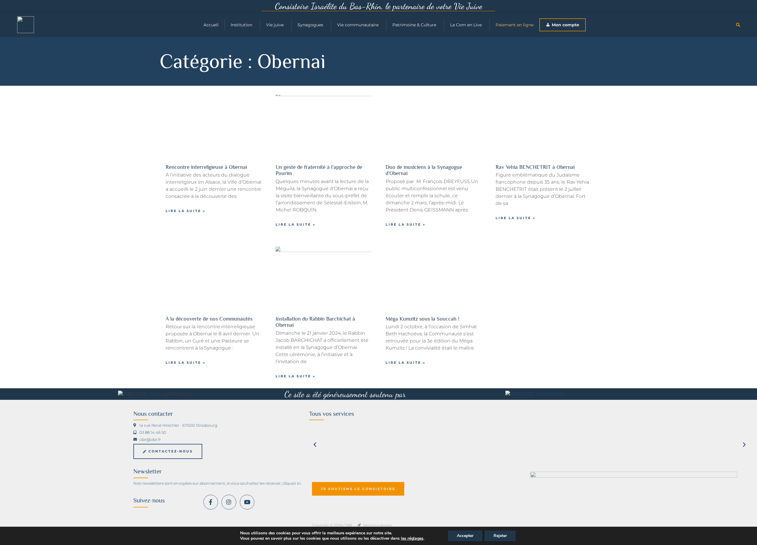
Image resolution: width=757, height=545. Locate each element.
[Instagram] (228, 502)
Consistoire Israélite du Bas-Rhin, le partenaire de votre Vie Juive (378, 6)
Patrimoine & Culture (414, 25)
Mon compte (565, 25)
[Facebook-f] (210, 502)
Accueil (211, 25)
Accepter (465, 535)
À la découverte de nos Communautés (209, 319)
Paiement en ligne (514, 25)
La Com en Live (466, 25)
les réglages (412, 538)
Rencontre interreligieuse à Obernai (206, 167)
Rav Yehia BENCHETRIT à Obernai (535, 167)
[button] (738, 25)
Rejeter (500, 535)
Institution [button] (241, 25)
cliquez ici (291, 483)
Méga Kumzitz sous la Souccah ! (422, 319)
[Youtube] (247, 502)
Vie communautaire (357, 25)
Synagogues (310, 25)
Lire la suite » (186, 211)
